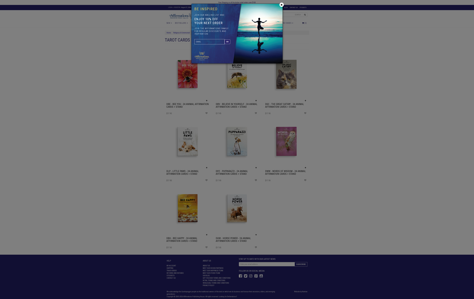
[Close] (281, 5)
